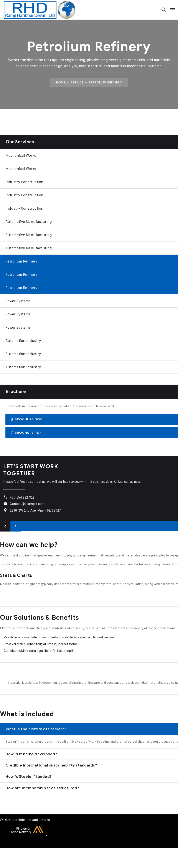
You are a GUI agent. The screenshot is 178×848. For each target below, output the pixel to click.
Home (60, 82)
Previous (5, 526)
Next (15, 526)
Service (77, 82)
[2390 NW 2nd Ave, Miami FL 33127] (5, 510)
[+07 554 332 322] (5, 497)
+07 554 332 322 (22, 497)
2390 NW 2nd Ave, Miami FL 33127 (35, 510)
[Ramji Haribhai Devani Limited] (39, 10)
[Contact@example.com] (5, 503)
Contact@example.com (27, 504)
